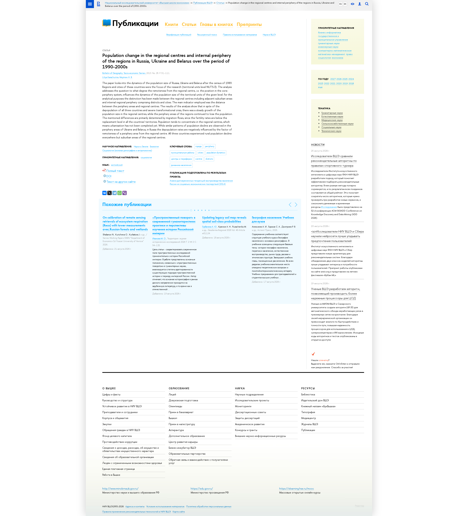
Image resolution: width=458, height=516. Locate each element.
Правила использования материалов (240, 34)
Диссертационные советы (250, 412)
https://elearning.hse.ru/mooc (296, 488)
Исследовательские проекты (252, 400)
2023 (320, 83)
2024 (351, 79)
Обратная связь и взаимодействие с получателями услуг (198, 461)
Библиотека (308, 394)
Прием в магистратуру (182, 424)
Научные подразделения (249, 394)
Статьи (189, 24)
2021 (332, 83)
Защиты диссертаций (247, 418)
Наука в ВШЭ (269, 34)
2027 (333, 79)
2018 (351, 83)
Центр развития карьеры (183, 442)
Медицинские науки (332, 120)
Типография (308, 412)
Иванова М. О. (159, 238)
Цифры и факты (111, 394)
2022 (326, 83)
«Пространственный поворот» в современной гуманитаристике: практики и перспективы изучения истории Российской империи (174, 225)
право (349, 54)
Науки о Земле (141, 146)
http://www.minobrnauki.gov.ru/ (120, 488)
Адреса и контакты (135, 506)
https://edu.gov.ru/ (202, 488)
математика (324, 54)
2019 (345, 83)
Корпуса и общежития (115, 418)
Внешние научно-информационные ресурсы (260, 436)
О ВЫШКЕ (109, 388)
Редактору (359, 505)
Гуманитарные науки (332, 112)
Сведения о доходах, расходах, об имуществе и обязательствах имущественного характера (130, 449)
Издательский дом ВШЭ (315, 400)
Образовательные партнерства (187, 453)
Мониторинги (243, 406)
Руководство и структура (117, 400)
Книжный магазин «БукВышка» (318, 406)
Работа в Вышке (111, 474)
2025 (345, 79)
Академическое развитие (250, 424)
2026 (339, 79)
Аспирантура (176, 430)
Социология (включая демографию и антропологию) (127, 150)
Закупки (106, 424)
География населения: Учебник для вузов (273, 219)
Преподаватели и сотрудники (120, 412)
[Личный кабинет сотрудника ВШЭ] (359, 4)
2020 (339, 83)
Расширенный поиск (207, 34)
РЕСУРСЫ (308, 388)
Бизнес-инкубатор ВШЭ (182, 447)
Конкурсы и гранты (246, 430)
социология (324, 57)
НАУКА (240, 388)
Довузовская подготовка (183, 400)
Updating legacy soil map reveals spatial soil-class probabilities (224, 219)
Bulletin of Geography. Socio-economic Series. (124, 73)
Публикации (135, 23)
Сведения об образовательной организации (128, 457)
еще (320, 87)
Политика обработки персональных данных (208, 506)
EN (345, 4)
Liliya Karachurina (110, 77)
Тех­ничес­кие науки (331, 130)
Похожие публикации (127, 204)
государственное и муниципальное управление (333, 37)
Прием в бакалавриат (181, 412)
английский (117, 165)
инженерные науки (328, 46)
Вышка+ (173, 418)
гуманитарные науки (329, 43)
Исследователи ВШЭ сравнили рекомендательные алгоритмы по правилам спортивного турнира (334, 161)
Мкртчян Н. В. (126, 77)
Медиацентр (308, 418)
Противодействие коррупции (119, 442)
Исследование (329, 207)
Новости (318, 145)
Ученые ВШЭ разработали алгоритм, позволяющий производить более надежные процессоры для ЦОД (335, 293)
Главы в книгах (216, 24)
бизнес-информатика (329, 32)
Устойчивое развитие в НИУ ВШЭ (122, 406)
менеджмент (338, 54)
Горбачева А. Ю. (209, 226)
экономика (337, 57)
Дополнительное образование (187, 436)
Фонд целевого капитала (117, 436)
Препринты (249, 24)
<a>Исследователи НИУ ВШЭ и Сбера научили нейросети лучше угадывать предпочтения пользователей (337, 236)
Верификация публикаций (178, 34)
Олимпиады (175, 406)
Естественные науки (332, 116)
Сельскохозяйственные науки (337, 123)
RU (340, 4)
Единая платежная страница (118, 469)
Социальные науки (331, 127)
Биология (154, 146)
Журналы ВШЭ (309, 424)
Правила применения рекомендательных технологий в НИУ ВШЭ (136, 511)
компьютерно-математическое (335, 50)
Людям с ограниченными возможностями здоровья (132, 463)
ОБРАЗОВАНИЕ (179, 388)
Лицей (172, 394)
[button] (191, 210)
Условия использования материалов (165, 506)
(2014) (201, 182)
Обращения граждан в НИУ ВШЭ (121, 430)
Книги (171, 24)
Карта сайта (179, 511)
